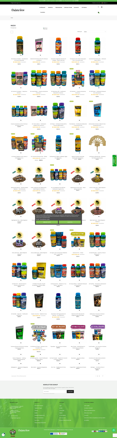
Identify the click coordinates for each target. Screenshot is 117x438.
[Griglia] (12, 32)
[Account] (102, 7)
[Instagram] (15, 421)
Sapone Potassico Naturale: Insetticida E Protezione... (78, 157)
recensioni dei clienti (114, 161)
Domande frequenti (39, 405)
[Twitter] (13, 421)
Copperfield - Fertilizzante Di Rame (78, 367)
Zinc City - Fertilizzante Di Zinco (58, 367)
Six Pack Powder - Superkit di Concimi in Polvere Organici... (58, 358)
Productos (13, 28)
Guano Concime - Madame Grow (39, 314)
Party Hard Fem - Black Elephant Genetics (19, 253)
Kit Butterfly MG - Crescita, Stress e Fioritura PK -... (97, 253)
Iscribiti (60, 408)
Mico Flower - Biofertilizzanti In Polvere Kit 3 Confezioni (78, 347)
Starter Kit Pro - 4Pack (78, 252)
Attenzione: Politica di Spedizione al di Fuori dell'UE (94, 417)
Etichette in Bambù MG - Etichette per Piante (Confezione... (97, 157)
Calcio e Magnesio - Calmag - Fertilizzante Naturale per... (19, 358)
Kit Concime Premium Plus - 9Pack (39, 156)
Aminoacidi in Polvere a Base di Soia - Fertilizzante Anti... (97, 124)
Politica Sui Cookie (88, 413)
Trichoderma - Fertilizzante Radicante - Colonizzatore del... (78, 124)
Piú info (37, 219)
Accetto (70, 222)
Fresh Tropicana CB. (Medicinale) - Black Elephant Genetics (39, 188)
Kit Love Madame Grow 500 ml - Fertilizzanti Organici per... (58, 188)
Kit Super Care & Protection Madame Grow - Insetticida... (58, 253)
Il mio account (62, 417)
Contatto (86, 415)
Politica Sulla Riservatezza (89, 410)
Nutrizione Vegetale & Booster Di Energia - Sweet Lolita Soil (58, 59)
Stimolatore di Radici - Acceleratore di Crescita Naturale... (19, 59)
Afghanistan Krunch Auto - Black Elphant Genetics (77, 188)
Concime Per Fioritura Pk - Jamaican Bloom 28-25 (97, 59)
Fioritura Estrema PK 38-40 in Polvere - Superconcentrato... (19, 347)
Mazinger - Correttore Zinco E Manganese (97, 368)
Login (60, 405)
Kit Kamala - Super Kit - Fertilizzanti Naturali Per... (19, 314)
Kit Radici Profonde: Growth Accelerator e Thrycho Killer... (39, 284)
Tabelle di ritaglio (38, 408)
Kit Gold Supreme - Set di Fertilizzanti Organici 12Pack (39, 358)
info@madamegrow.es (15, 418)
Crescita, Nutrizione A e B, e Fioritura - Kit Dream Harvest (19, 124)
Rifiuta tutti (47, 222)
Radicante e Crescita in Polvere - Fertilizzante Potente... (97, 314)
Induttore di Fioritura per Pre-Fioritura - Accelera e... (39, 59)
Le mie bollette (62, 415)
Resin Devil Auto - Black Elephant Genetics (97, 221)
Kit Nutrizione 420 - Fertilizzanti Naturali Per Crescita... (58, 92)
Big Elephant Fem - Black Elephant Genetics (19, 221)
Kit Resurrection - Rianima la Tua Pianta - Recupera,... (58, 284)
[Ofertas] (45, 27)
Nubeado (71, 429)
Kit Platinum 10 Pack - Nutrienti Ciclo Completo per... (39, 347)
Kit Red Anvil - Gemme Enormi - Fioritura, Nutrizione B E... (19, 284)
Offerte (36, 410)
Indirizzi (60, 413)
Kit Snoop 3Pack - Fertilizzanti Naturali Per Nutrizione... (78, 284)
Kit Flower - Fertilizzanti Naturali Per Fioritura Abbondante (58, 124)
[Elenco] (14, 32)
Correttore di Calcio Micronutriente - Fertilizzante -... (97, 358)
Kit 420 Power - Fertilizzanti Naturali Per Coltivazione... (97, 92)
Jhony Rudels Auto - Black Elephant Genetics (39, 253)
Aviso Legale (86, 405)
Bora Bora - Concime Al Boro (78, 358)
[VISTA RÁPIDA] (18, 55)
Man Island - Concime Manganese (39, 367)
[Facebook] (11, 421)
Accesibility (86, 420)
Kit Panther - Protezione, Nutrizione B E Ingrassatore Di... (97, 284)
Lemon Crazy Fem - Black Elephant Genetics (97, 188)
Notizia (36, 413)
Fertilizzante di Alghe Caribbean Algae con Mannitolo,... (58, 157)
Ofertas (45, 29)
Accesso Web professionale (65, 420)
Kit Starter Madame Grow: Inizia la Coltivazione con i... (19, 157)
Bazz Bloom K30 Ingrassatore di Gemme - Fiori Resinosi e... (58, 314)
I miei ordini (61, 410)
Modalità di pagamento (40, 415)
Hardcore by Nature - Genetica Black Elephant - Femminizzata (19, 188)
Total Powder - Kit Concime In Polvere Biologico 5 (97, 347)
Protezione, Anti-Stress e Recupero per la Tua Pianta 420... (78, 59)
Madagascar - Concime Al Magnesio (19, 367)
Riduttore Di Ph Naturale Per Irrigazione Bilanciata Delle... (78, 314)
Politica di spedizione (39, 417)
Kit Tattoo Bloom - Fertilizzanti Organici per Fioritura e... (39, 124)
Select (95, 31)
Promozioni (37, 420)
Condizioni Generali (88, 408)
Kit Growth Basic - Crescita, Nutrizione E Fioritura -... (39, 92)
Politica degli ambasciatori (40, 422)
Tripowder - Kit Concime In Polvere (58, 346)
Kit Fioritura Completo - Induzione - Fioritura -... (19, 92)
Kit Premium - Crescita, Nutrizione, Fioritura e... (78, 92)
